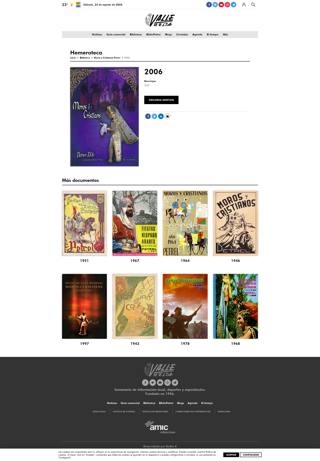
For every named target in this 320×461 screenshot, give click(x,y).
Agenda (197, 34)
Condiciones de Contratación (192, 411)
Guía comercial (115, 34)
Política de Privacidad (155, 411)
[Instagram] (227, 4)
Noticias (97, 34)
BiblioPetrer (153, 34)
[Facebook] (209, 4)
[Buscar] (253, 4)
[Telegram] (233, 4)
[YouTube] (221, 4)
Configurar (251, 454)
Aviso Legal (99, 411)
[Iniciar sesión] (244, 4)
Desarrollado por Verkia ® (160, 446)
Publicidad (224, 411)
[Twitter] (215, 4)
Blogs (168, 34)
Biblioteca (136, 34)
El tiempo (213, 34)
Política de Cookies (124, 411)
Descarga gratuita (161, 99)
